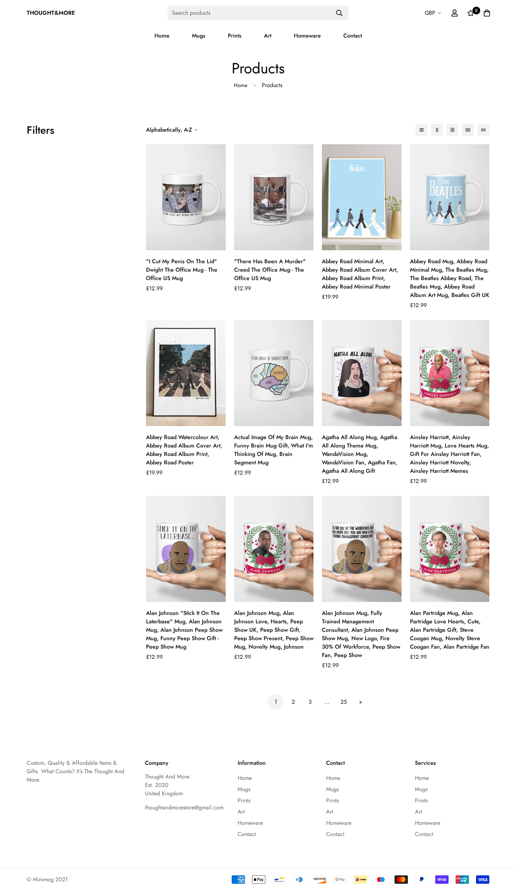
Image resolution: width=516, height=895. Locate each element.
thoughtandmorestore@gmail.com (184, 807)
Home (162, 36)
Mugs (198, 36)
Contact (352, 36)
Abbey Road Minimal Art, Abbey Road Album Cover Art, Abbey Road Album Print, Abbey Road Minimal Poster (360, 274)
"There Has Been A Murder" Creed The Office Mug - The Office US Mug (270, 269)
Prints (235, 36)
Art (267, 36)
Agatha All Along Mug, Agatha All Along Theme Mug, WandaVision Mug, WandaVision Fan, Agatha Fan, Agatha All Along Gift (359, 454)
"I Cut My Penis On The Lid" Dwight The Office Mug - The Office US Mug (181, 269)
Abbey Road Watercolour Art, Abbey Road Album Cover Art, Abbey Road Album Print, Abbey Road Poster (184, 449)
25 (343, 702)
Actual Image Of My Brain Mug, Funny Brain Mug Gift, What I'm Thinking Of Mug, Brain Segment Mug (273, 449)
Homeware (307, 36)
